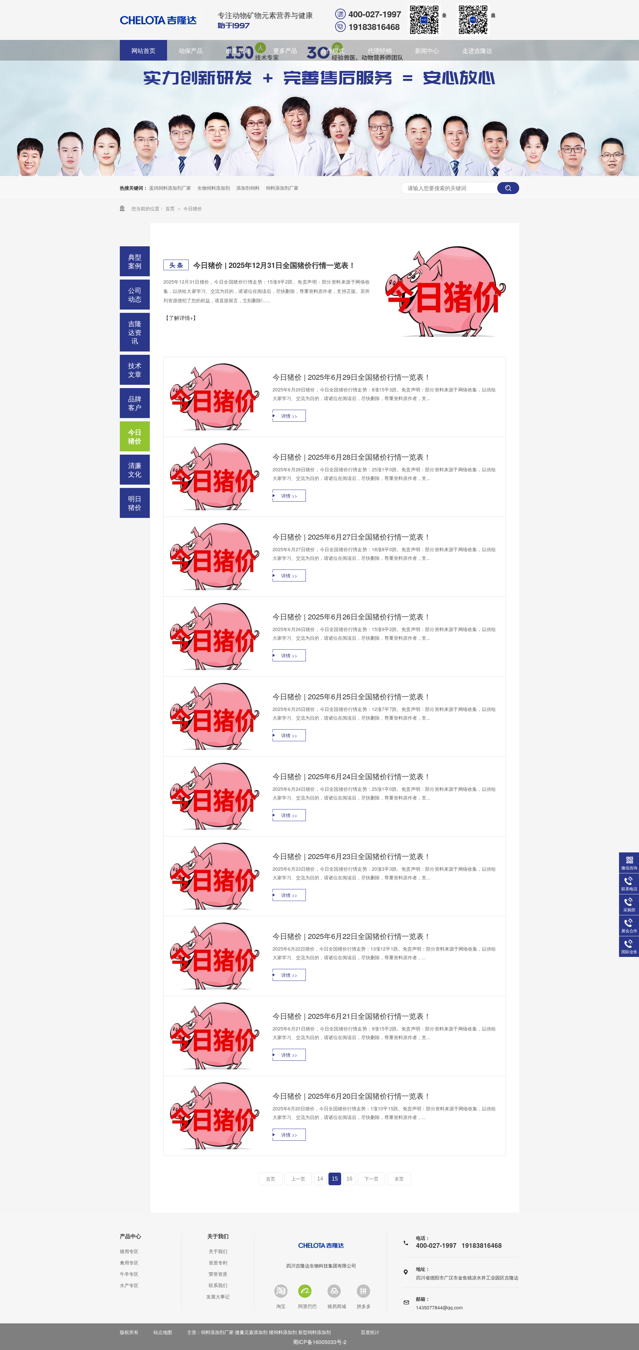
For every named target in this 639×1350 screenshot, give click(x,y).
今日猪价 (192, 208)
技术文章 (134, 369)
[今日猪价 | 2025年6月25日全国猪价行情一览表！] (214, 716)
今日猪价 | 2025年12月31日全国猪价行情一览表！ (274, 265)
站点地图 (162, 1332)
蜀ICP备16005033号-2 (319, 1342)
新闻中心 (427, 50)
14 (320, 1179)
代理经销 (380, 50)
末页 (399, 1179)
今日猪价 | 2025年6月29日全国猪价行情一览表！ (352, 376)
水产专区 (129, 1285)
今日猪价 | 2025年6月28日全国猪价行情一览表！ (352, 456)
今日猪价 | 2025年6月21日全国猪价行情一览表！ (352, 1016)
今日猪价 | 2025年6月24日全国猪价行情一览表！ (352, 776)
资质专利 (218, 1262)
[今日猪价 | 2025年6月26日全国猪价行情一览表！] (214, 636)
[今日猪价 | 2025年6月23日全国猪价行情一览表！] (214, 876)
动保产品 (191, 50)
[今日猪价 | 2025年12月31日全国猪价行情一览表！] (445, 291)
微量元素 (238, 50)
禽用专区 (129, 1262)
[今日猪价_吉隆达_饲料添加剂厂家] (158, 20)
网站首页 (143, 50)
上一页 (298, 1179)
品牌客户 (134, 403)
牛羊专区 (129, 1273)
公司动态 (134, 294)
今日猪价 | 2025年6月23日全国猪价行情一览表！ (352, 856)
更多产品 (285, 50)
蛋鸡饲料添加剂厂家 (170, 187)
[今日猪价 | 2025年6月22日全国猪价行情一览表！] (214, 956)
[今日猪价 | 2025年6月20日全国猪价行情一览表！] (214, 1115)
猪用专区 (129, 1251)
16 (349, 1179)
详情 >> (289, 415)
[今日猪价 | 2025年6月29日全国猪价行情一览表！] (214, 396)
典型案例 (134, 261)
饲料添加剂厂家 (282, 187)
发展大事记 (218, 1296)
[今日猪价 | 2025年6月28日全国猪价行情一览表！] (214, 476)
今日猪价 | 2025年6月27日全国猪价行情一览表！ (352, 536)
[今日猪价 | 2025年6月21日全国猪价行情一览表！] (214, 1036)
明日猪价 (134, 503)
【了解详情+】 (180, 318)
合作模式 (332, 50)
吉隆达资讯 (134, 332)
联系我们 (218, 1285)
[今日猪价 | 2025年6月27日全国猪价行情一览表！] (214, 556)
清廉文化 (134, 469)
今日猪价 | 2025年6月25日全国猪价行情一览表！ (352, 696)
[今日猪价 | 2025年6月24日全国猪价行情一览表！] (214, 796)
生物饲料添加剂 (213, 187)
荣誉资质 (218, 1273)
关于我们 (218, 1236)
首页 (170, 208)
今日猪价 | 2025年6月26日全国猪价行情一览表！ (352, 616)
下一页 (371, 1179)
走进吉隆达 (477, 50)
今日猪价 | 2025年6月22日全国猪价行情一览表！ (352, 936)
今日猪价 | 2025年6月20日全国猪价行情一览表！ (352, 1095)
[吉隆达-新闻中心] (319, 174)
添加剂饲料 (248, 187)
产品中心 (130, 1236)
